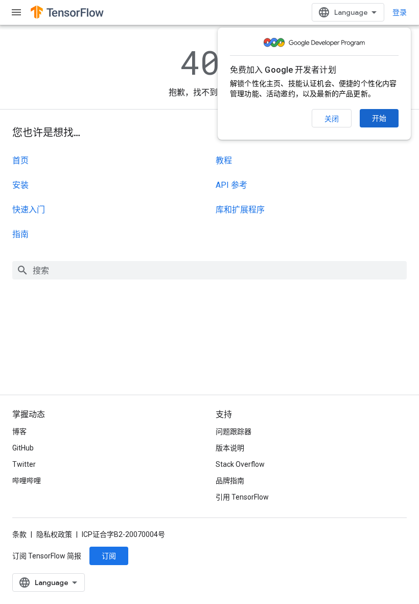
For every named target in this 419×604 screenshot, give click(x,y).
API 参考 (231, 185)
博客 (19, 431)
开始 (379, 118)
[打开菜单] (16, 12)
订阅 (109, 555)
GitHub (23, 448)
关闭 (331, 118)
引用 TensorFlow (242, 497)
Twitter (24, 464)
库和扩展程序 (240, 209)
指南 (20, 234)
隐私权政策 (54, 534)
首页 (20, 160)
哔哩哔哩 (26, 481)
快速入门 (28, 209)
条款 (19, 534)
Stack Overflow (240, 464)
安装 (20, 185)
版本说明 (230, 448)
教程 (224, 160)
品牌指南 (230, 481)
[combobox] (209, 270)
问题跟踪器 (233, 431)
